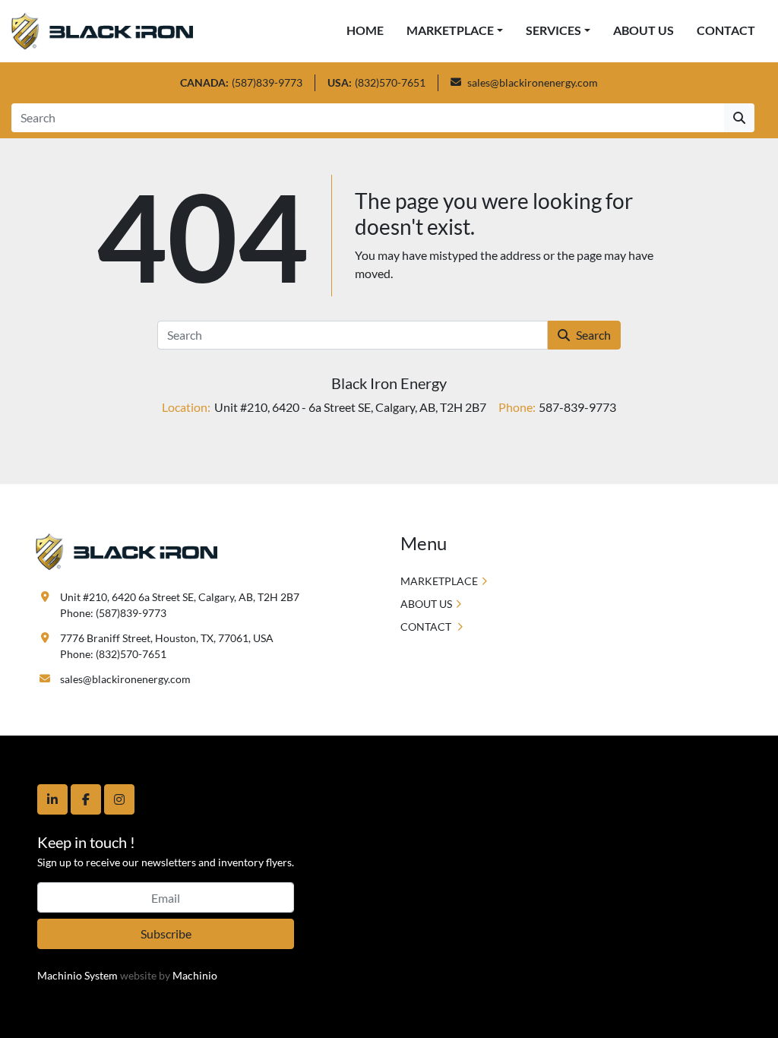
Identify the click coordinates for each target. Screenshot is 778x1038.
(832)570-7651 (390, 82)
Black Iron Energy (389, 383)
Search (593, 335)
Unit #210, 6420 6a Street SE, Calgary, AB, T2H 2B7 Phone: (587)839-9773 (179, 604)
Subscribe (166, 933)
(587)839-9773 (267, 82)
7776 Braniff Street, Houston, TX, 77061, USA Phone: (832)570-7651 (167, 645)
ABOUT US (643, 30)
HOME (365, 30)
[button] (454, 30)
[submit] (739, 117)
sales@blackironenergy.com (532, 82)
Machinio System (77, 975)
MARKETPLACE (450, 30)
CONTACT (726, 30)
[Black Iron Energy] (126, 550)
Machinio (194, 975)
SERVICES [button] (553, 30)
